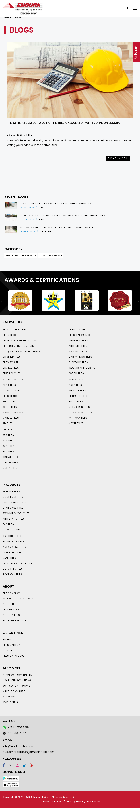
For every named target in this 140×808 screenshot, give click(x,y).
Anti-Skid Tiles (78, 340)
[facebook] (4, 765)
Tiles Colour (77, 329)
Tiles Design (11, 396)
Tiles (42, 255)
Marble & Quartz (14, 691)
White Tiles (10, 406)
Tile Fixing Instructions (19, 345)
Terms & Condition (51, 801)
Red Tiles (8, 451)
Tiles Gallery (11, 644)
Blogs (7, 639)
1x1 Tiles (8, 429)
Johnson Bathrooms (16, 685)
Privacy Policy (75, 801)
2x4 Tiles (8, 440)
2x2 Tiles (8, 435)
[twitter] (9, 765)
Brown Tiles (11, 457)
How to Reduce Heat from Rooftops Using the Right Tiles (62, 215)
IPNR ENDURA (10, 702)
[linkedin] (23, 765)
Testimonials (11, 609)
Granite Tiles (77, 390)
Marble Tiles (11, 417)
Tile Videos (10, 335)
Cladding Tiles (78, 362)
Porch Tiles (76, 373)
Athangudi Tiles (13, 379)
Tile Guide (12, 255)
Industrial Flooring (82, 367)
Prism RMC (9, 696)
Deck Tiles (9, 385)
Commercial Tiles (80, 412)
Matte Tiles (76, 423)
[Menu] (135, 8)
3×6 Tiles (8, 446)
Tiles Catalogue (13, 655)
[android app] (11, 778)
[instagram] (16, 765)
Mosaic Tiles (11, 390)
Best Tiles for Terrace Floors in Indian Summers (55, 203)
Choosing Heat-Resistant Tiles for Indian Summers (58, 227)
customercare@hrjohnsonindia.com (28, 752)
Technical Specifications (20, 340)
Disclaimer (93, 801)
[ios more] (11, 784)
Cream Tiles (10, 462)
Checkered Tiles (79, 406)
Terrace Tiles (12, 373)
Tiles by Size (11, 362)
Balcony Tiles (78, 351)
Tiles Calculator (80, 335)
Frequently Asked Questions (21, 351)
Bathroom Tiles (13, 412)
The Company (11, 593)
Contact (9, 650)
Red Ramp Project (14, 620)
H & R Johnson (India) (17, 680)
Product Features (15, 329)
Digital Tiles (11, 367)
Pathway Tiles (78, 417)
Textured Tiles (78, 396)
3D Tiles (8, 423)
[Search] (125, 7)
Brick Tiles (76, 401)
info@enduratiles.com (18, 746)
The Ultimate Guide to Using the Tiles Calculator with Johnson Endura (63, 123)
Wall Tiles (9, 401)
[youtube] (30, 765)
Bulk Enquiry (136, 52)
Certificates (11, 615)
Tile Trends (29, 255)
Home (7, 16)
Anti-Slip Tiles (78, 345)
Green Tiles (10, 467)
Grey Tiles (75, 385)
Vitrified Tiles (12, 356)
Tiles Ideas (55, 255)
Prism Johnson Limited (17, 674)
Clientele (9, 604)
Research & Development (19, 598)
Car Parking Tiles (80, 356)
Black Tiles (76, 379)
